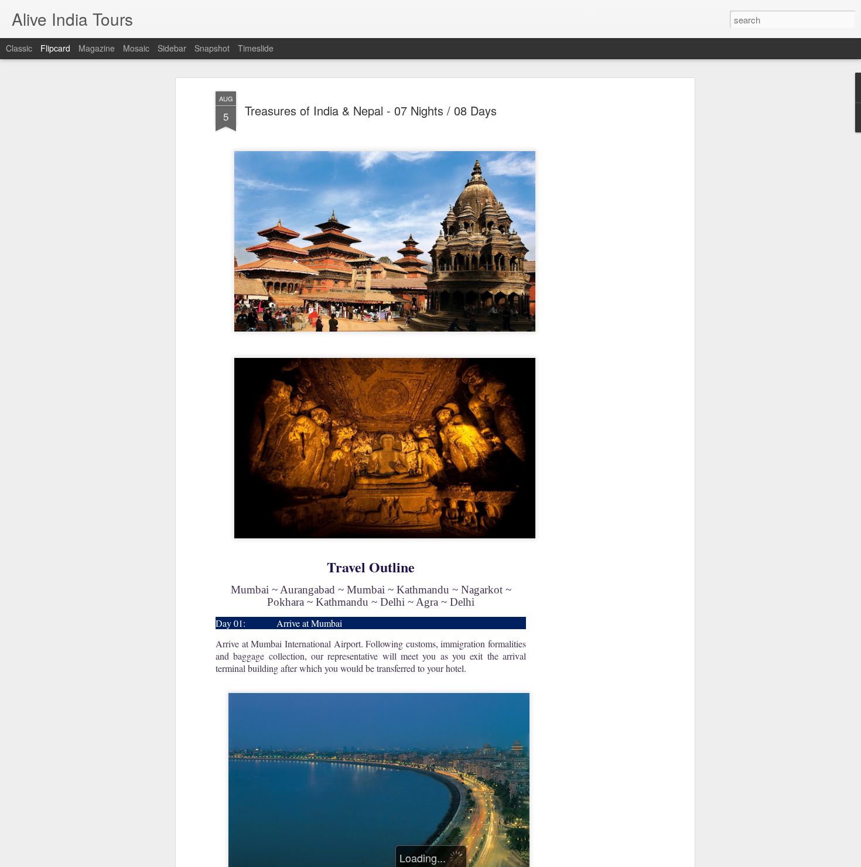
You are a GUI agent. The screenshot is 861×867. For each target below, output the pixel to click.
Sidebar (172, 48)
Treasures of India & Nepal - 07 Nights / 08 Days (371, 110)
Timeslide (256, 48)
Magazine (96, 48)
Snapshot (212, 48)
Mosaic (136, 48)
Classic (19, 48)
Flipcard (55, 48)
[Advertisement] (590, 276)
